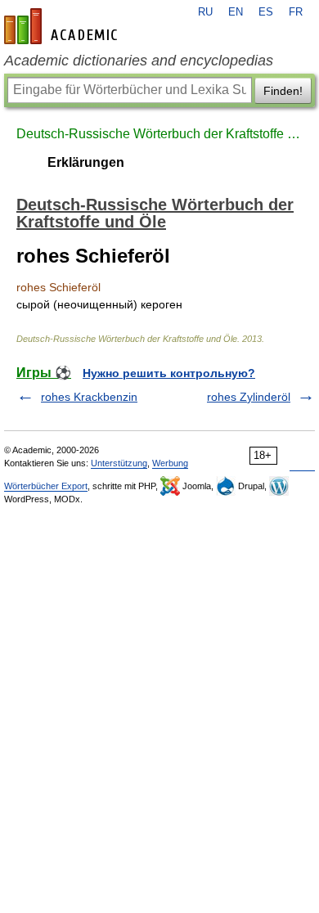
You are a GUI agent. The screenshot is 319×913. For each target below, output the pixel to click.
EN (235, 12)
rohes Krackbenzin (89, 396)
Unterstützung (119, 463)
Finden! (283, 90)
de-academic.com (63, 26)
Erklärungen (85, 162)
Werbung (170, 463)
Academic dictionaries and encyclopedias (138, 60)
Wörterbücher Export (46, 486)
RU (205, 12)
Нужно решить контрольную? (169, 373)
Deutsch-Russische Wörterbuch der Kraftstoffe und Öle (159, 134)
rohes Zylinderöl (248, 396)
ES (265, 12)
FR (296, 12)
